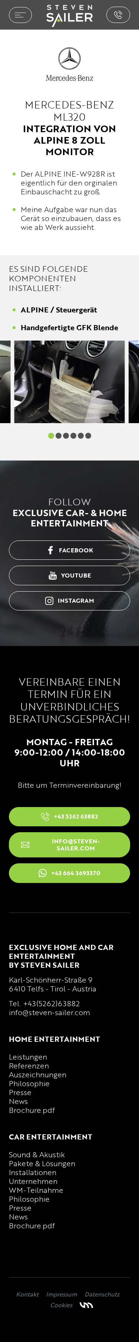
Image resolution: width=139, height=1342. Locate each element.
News (18, 1101)
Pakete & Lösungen (42, 1163)
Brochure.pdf (32, 1109)
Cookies (61, 1305)
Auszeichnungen (37, 1074)
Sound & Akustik (37, 1154)
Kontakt (27, 1294)
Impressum (61, 1294)
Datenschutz (102, 1294)
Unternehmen (33, 1181)
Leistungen (28, 1056)
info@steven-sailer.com (49, 1012)
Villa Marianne (86, 1305)
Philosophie (29, 1083)
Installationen (32, 1172)
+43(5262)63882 (51, 1003)
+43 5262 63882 (118, 15)
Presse (20, 1092)
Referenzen (29, 1065)
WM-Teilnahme (36, 1189)
